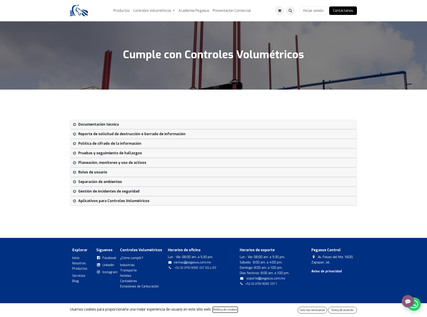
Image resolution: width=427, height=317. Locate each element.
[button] (290, 10)
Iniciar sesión (313, 10)
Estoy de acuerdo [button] (343, 310)
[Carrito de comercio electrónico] (279, 10)
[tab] (213, 124)
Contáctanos (343, 10)
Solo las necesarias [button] (312, 310)
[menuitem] (121, 10)
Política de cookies (225, 309)
